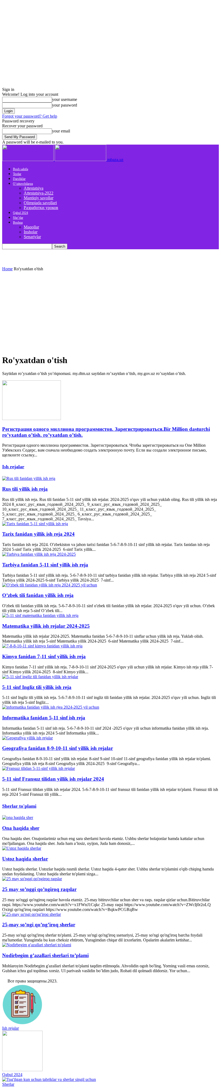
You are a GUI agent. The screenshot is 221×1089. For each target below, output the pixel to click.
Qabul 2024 (20, 213)
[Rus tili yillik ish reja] (28, 478)
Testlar (17, 174)
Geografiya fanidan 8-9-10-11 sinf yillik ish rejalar (57, 748)
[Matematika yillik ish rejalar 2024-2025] (40, 615)
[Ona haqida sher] (17, 817)
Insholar (30, 232)
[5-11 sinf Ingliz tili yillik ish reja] (40, 676)
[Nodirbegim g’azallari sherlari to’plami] (36, 945)
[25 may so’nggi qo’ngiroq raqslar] (32, 878)
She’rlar (18, 218)
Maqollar (31, 227)
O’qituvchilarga (23, 184)
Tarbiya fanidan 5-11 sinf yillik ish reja (45, 565)
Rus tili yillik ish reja (25, 489)
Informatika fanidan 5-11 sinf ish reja (43, 718)
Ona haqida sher (20, 828)
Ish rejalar (13, 466)
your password (64, 105)
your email (61, 131)
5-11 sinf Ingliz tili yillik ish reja (36, 687)
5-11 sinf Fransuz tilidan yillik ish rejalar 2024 (53, 779)
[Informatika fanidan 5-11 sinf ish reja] (50, 707)
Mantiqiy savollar (38, 198)
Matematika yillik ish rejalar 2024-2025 (46, 626)
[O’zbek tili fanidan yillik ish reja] (49, 585)
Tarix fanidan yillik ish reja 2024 (38, 534)
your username (64, 99)
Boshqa (18, 222)
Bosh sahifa (20, 169)
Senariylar (32, 236)
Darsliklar (19, 179)
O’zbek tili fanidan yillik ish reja (38, 595)
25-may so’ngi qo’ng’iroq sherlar (38, 924)
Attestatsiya (33, 188)
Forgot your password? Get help (29, 116)
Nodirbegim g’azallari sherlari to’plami (45, 955)
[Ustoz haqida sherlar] (21, 848)
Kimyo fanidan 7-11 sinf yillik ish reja (44, 656)
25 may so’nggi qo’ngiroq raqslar (39, 889)
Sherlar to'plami (19, 806)
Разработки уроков (41, 207)
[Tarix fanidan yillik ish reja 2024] (35, 523)
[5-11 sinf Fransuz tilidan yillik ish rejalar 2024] (38, 768)
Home (7, 269)
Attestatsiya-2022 (38, 193)
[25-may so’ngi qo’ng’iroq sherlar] (31, 914)
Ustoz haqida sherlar (25, 859)
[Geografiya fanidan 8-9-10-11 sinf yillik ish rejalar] (27, 738)
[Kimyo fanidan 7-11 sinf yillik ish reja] (42, 646)
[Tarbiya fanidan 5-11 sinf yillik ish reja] (39, 554)
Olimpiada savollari (40, 202)
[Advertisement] (110, 312)
